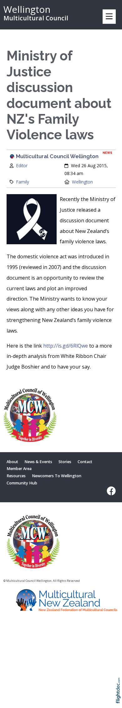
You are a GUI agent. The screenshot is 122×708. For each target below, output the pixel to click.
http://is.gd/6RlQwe (65, 345)
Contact (85, 461)
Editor (22, 165)
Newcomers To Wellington (56, 475)
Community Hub (22, 483)
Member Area (19, 468)
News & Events (38, 461)
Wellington (82, 182)
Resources (16, 475)
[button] (119, 699)
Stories (64, 461)
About (12, 461)
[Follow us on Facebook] (110, 491)
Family (22, 182)
